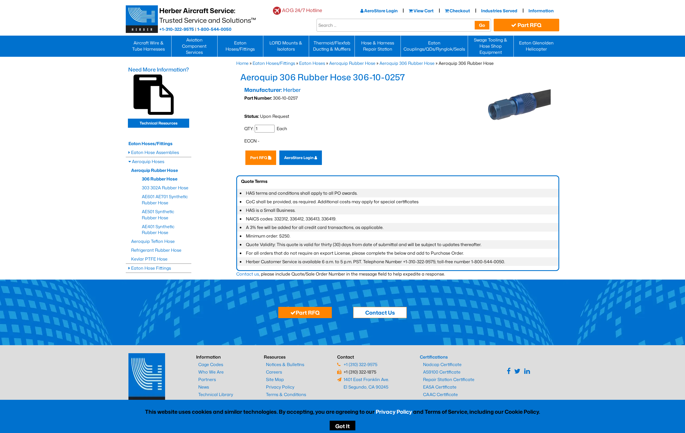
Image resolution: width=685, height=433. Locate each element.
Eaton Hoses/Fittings (240, 46)
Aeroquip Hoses (147, 161)
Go (482, 25)
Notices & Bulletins (285, 364)
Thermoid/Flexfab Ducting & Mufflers (332, 46)
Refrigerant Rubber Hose (156, 250)
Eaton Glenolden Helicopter (536, 46)
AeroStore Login (380, 11)
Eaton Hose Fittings (150, 268)
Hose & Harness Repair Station (377, 46)
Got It (342, 426)
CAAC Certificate (440, 394)
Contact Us (380, 312)
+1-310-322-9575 (176, 29)
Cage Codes (210, 364)
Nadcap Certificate (442, 364)
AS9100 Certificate (442, 372)
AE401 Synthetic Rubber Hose (158, 230)
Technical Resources (158, 123)
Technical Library (215, 394)
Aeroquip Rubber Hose (352, 63)
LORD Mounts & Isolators (285, 46)
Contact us (247, 274)
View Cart (423, 11)
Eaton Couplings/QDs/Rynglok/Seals (434, 46)
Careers (274, 372)
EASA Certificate (439, 387)
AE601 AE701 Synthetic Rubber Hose (165, 200)
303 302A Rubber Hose (165, 188)
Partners (207, 379)
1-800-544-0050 (214, 29)
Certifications (434, 357)
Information (541, 11)
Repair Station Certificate (448, 379)
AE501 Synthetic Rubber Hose (158, 215)
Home (242, 63)
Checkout (459, 11)
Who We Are (211, 372)
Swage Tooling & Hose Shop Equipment (490, 46)
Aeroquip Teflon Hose (153, 241)
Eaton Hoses (312, 63)
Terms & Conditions (286, 394)
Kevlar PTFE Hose (149, 259)
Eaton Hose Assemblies (154, 152)
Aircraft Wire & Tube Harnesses (148, 46)
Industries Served (499, 11)
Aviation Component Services (194, 46)
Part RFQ (529, 25)
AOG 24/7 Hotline (302, 10)
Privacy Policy (394, 411)
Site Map (275, 379)
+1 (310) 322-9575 (360, 364)
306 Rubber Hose (159, 179)
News (203, 387)
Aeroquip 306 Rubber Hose (407, 63)
